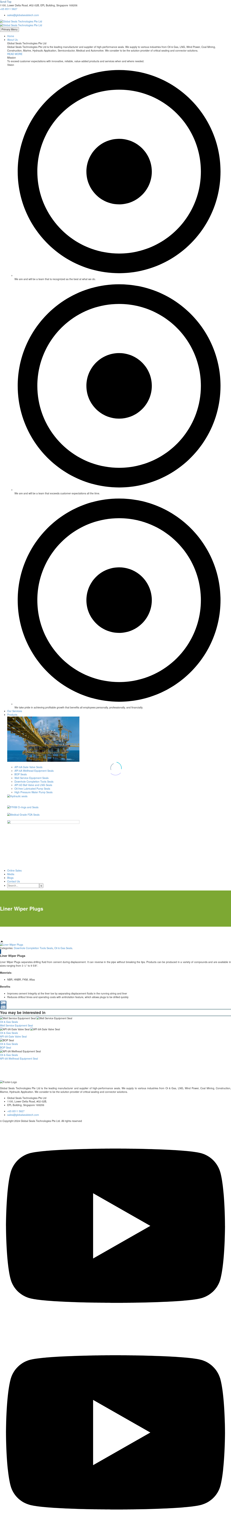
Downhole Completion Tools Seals (33, 948)
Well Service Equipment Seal (16, 1025)
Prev (3, 1003)
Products (12, 714)
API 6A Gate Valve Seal (13, 1036)
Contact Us (13, 881)
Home (10, 36)
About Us (12, 39)
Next (3, 1007)
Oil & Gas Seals (63, 948)
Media (10, 874)
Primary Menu (9, 29)
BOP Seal (5, 1047)
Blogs (10, 877)
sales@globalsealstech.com (23, 15)
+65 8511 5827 (8, 9)
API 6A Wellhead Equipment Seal (19, 1058)
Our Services (14, 711)
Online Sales (14, 870)
